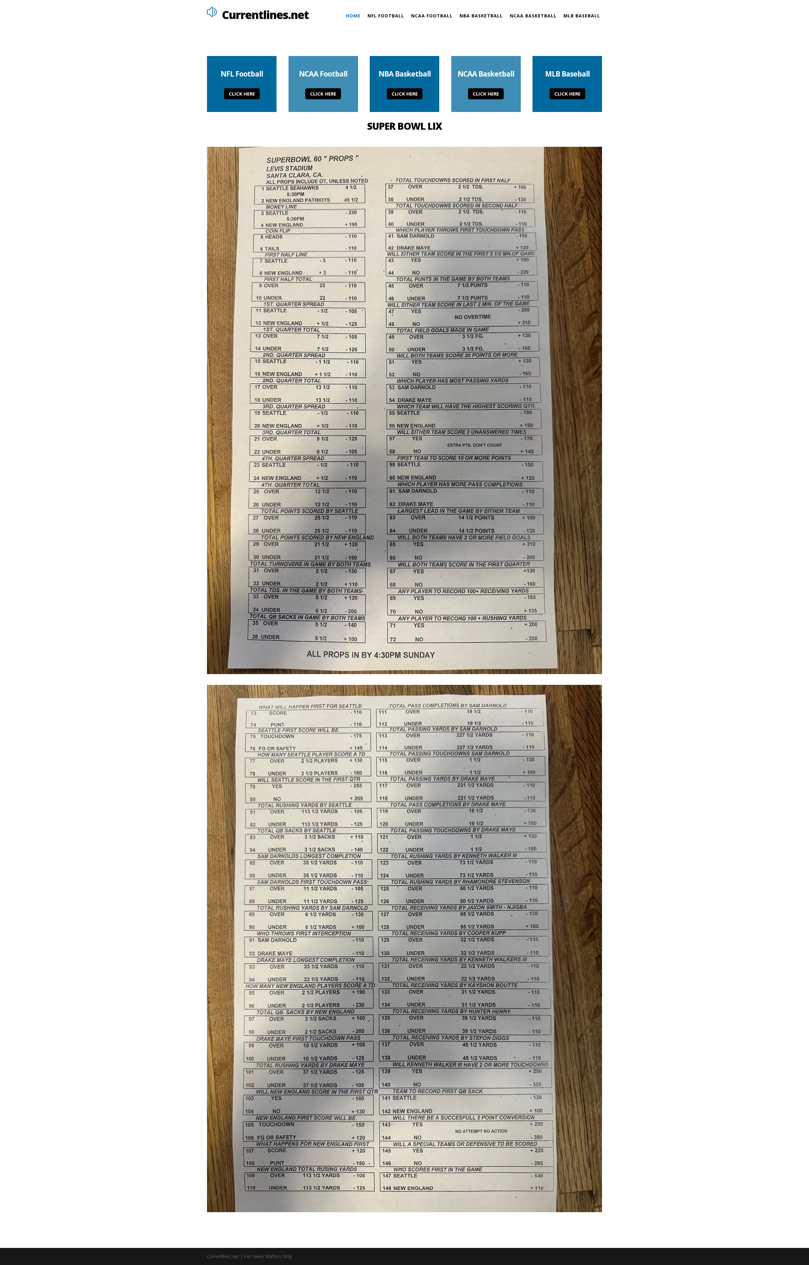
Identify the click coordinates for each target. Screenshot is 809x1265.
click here (242, 93)
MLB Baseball (581, 16)
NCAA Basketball (533, 16)
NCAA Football (432, 16)
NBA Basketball (481, 16)
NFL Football (386, 16)
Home (353, 16)
